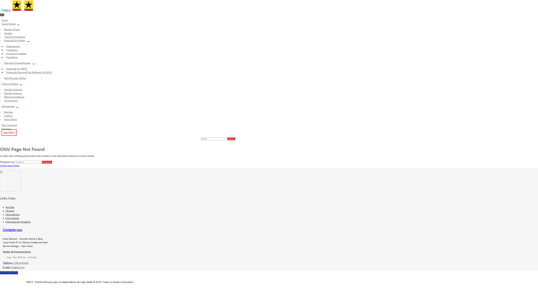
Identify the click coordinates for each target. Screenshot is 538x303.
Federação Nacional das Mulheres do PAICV (29, 72)
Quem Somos (9, 24)
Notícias (8, 112)
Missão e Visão (12, 29)
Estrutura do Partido (14, 40)
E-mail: (14, 267)
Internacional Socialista (18, 222)
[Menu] (28, 41)
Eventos (8, 115)
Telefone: (16, 263)
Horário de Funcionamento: (17, 251)
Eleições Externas (13, 89)
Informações (8, 106)
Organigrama (13, 46)
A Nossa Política (10, 84)
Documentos (13, 214)
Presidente (12, 57)
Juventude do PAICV (16, 68)
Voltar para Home (9, 165)
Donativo (6, 129)
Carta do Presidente (14, 37)
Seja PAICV (9, 132)
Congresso (12, 50)
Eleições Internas (13, 93)
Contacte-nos (12, 230)
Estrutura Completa (16, 53)
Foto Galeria (12, 218)
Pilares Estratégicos (14, 97)
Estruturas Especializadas (17, 63)
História (8, 33)
